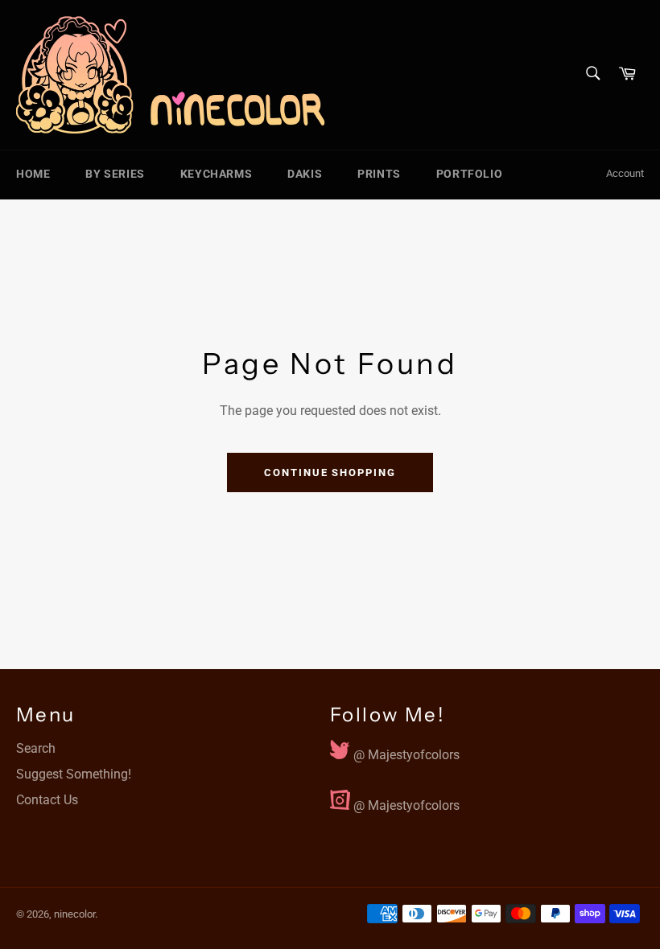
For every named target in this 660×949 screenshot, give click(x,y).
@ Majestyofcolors (405, 751)
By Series (114, 173)
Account (625, 173)
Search (36, 748)
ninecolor (74, 914)
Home (33, 173)
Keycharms (216, 173)
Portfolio (469, 173)
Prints (379, 173)
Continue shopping (330, 472)
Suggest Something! (73, 774)
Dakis (304, 173)
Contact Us (47, 799)
